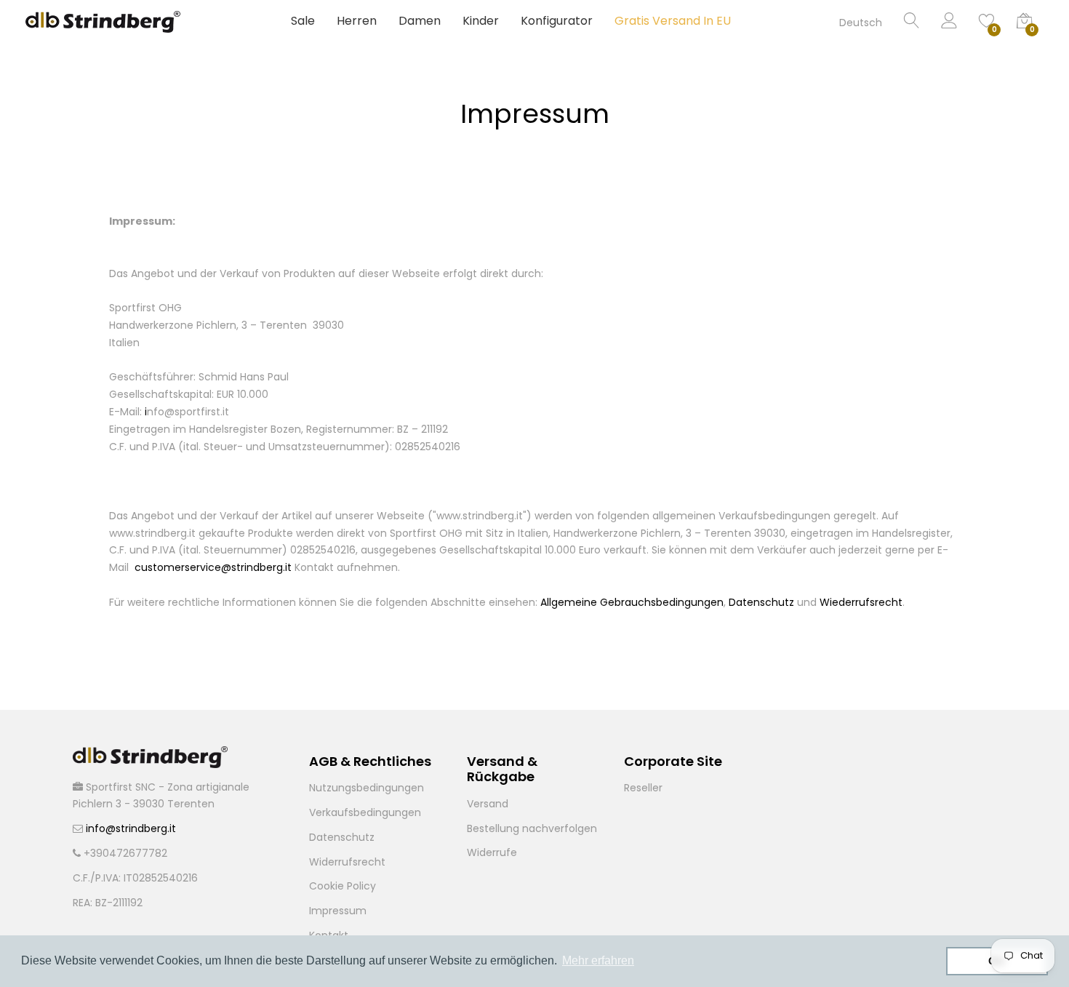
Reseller (643, 787)
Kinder (481, 21)
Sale (303, 21)
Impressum (338, 910)
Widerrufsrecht (347, 862)
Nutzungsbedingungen (366, 787)
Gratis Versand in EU (672, 21)
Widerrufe (492, 852)
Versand (487, 803)
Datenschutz (342, 837)
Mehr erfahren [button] (598, 960)
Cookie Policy (342, 886)
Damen (420, 21)
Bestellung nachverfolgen (532, 828)
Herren (357, 21)
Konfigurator (557, 21)
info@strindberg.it (131, 828)
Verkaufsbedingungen (365, 812)
